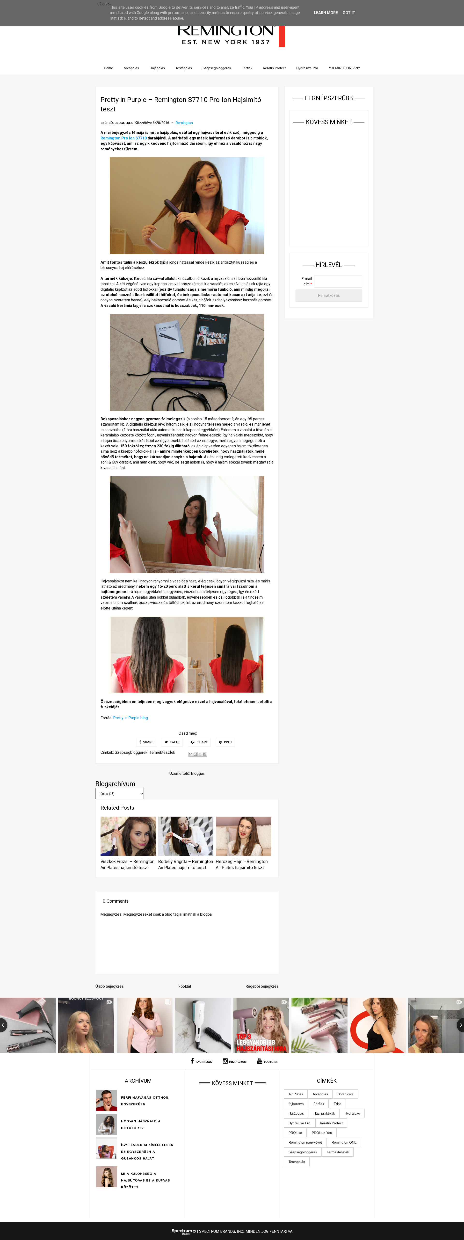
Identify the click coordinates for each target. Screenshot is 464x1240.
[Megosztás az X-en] (199, 754)
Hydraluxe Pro (307, 68)
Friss (337, 1104)
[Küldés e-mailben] (190, 754)
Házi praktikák (324, 1113)
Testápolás (183, 68)
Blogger (197, 773)
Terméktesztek (162, 752)
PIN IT (227, 742)
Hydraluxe (352, 1113)
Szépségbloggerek (217, 68)
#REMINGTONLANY (344, 68)
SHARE (147, 742)
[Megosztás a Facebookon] (204, 754)
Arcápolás (131, 68)
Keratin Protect (274, 68)
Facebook (203, 1062)
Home (108, 68)
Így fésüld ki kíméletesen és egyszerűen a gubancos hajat (147, 1152)
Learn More (326, 12)
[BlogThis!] (195, 754)
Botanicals (345, 1094)
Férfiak (247, 68)
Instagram (237, 1062)
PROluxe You (322, 1133)
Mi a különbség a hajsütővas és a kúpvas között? (145, 1180)
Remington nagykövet (305, 1142)
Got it (349, 12)
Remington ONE (344, 1142)
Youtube (270, 1062)
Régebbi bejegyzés (262, 986)
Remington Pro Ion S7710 (124, 138)
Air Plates (296, 1094)
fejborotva (296, 1104)
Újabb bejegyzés (109, 986)
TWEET (174, 742)
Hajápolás (157, 68)
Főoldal (104, 4)
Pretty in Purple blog (130, 718)
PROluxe (295, 1133)
